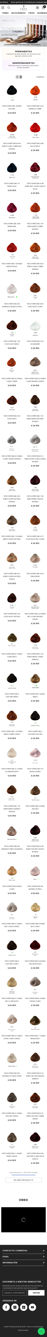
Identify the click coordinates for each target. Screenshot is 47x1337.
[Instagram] (15, 1307)
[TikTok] (23, 1307)
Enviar (36, 1293)
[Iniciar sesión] (37, 7)
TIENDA (5, 13)
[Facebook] (6, 1307)
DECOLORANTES (18, 13)
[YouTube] (32, 1307)
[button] (2, 7)
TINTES (31, 13)
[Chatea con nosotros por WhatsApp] (41, 1331)
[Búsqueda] (8, 7)
